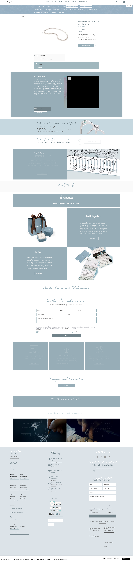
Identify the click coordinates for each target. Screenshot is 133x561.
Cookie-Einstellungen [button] (107, 558)
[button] (60, 1)
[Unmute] (71, 106)
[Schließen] (131, 558)
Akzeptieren (125, 558)
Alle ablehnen (117, 558)
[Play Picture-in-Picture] (95, 106)
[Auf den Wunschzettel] (96, 45)
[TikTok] (108, 457)
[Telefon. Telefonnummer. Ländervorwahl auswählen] (38, 314)
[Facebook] (97, 457)
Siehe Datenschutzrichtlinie (61, 559)
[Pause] (69, 106)
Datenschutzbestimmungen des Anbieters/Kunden (110, 531)
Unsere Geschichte (14, 456)
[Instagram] (101, 457)
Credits (105, 546)
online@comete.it (102, 523)
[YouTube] (104, 457)
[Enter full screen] (97, 106)
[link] (124, 2)
